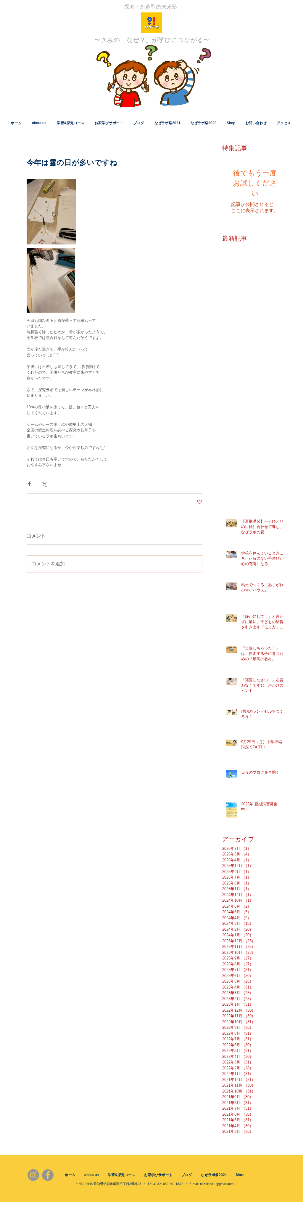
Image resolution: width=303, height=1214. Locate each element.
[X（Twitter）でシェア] (44, 484)
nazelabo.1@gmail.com (216, 1184)
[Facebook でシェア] (29, 484)
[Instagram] (33, 1175)
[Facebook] (48, 1175)
